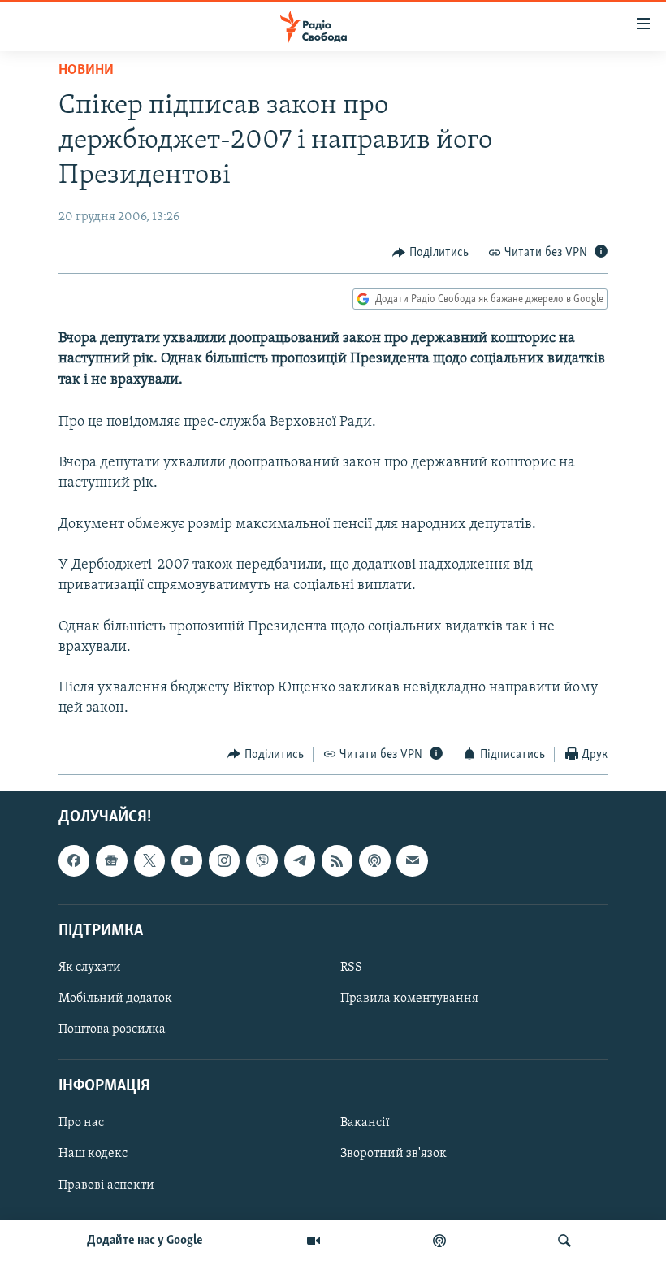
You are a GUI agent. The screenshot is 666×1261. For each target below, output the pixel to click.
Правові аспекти (106, 1185)
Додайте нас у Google (145, 1240)
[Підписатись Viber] (261, 861)
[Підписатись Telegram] (299, 861)
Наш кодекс (93, 1154)
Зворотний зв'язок (393, 1154)
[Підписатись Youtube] (186, 861)
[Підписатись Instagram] (224, 861)
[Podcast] (374, 861)
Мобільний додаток (115, 998)
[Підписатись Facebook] (73, 861)
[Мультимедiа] (313, 1240)
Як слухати (89, 967)
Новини (86, 70)
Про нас (81, 1123)
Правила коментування (409, 998)
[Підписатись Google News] (111, 861)
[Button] (430, 252)
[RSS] (337, 861)
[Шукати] (564, 1240)
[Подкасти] (439, 1240)
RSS (351, 967)
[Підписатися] (411, 861)
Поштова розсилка (112, 1029)
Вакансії (365, 1123)
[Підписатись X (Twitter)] (149, 861)
